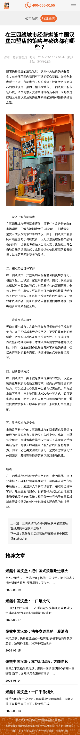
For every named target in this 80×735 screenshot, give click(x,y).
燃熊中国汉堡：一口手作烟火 (30, 692)
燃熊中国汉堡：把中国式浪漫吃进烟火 (37, 571)
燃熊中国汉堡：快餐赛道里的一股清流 (37, 631)
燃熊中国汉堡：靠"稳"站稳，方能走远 (37, 661)
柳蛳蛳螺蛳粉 (25, 725)
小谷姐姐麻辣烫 (64, 725)
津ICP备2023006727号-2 (26, 731)
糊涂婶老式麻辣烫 (44, 725)
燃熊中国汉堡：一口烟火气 (28, 601)
